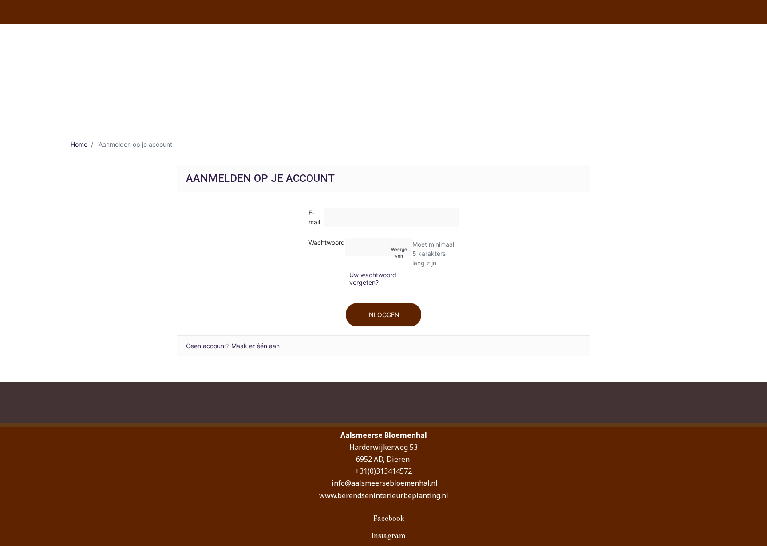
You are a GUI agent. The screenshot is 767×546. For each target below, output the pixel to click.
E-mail (314, 217)
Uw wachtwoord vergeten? (372, 278)
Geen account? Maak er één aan (233, 346)
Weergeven (399, 253)
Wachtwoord (326, 242)
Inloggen (383, 314)
